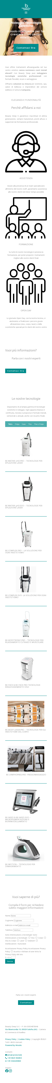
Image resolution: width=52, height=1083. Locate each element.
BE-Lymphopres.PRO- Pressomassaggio (26, 774)
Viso (30, 424)
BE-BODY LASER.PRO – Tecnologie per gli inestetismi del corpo (25, 731)
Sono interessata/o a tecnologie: (18, 935)
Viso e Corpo (39, 424)
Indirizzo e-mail (11, 925)
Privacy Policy (10, 1039)
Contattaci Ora (26, 47)
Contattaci (26, 1002)
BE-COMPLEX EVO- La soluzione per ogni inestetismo (25, 596)
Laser (24, 424)
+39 (14, 1061)
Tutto (10, 424)
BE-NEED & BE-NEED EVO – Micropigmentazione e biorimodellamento (18, 819)
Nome (7, 915)
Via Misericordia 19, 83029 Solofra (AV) (21, 1029)
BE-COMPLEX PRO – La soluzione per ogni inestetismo (23, 551)
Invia (10, 961)
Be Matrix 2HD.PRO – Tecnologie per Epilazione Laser (23, 462)
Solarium (31, 940)
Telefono (9, 930)
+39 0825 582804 (14, 1058)
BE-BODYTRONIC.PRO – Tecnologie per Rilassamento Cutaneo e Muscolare (24, 641)
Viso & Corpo (10, 940)
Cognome (9, 920)
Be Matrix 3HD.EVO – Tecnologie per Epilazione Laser (23, 506)
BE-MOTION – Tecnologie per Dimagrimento (20, 865)
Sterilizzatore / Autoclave (15, 944)
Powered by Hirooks (13, 1045)
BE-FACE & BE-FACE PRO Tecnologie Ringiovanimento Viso (22, 686)
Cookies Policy (24, 1039)
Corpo (17, 424)
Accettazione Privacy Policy (16, 948)
